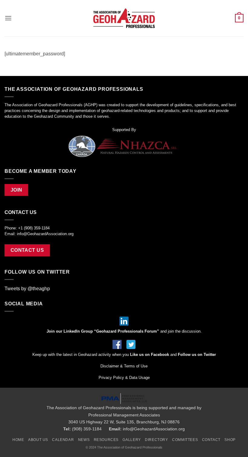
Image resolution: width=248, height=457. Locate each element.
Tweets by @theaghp (27, 288)
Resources (106, 440)
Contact (211, 440)
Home (18, 440)
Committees (185, 440)
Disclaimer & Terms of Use (124, 366)
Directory (156, 440)
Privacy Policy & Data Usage (124, 377)
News (84, 440)
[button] (8, 18)
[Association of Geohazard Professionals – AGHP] (124, 18)
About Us (38, 440)
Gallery (131, 440)
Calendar (63, 440)
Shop (229, 440)
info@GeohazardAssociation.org (45, 234)
